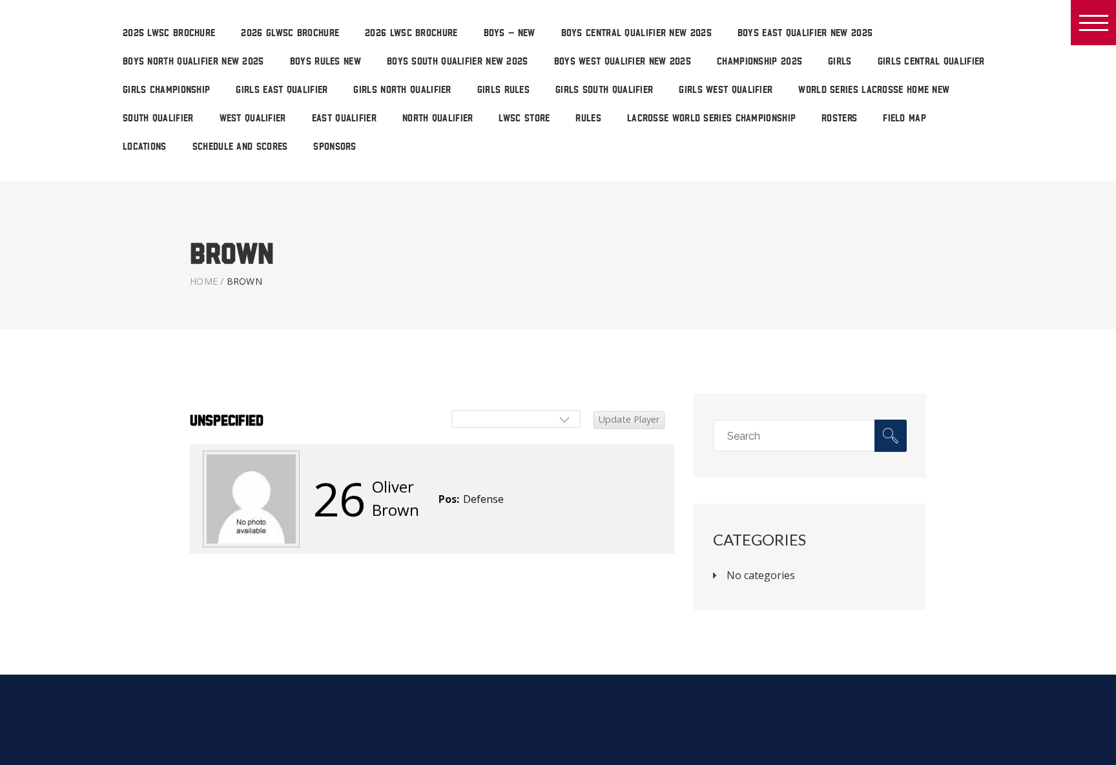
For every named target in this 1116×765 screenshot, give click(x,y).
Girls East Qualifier (281, 90)
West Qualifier (253, 118)
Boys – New (509, 33)
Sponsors (334, 147)
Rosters (839, 118)
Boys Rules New (325, 61)
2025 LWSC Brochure (169, 33)
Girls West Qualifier (725, 90)
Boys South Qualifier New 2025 (457, 61)
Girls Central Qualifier (931, 61)
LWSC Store (524, 118)
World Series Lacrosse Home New (873, 90)
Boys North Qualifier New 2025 (193, 61)
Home (204, 281)
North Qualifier (437, 118)
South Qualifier (158, 118)
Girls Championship (166, 90)
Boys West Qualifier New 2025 (622, 61)
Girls (840, 61)
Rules (588, 118)
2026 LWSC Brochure (411, 33)
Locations (145, 147)
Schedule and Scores (240, 147)
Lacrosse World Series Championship (711, 118)
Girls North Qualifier (402, 90)
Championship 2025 (759, 61)
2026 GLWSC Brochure (290, 33)
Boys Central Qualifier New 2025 (636, 33)
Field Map (904, 118)
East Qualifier (344, 118)
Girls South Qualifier (604, 90)
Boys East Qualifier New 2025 (805, 33)
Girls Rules (503, 90)
